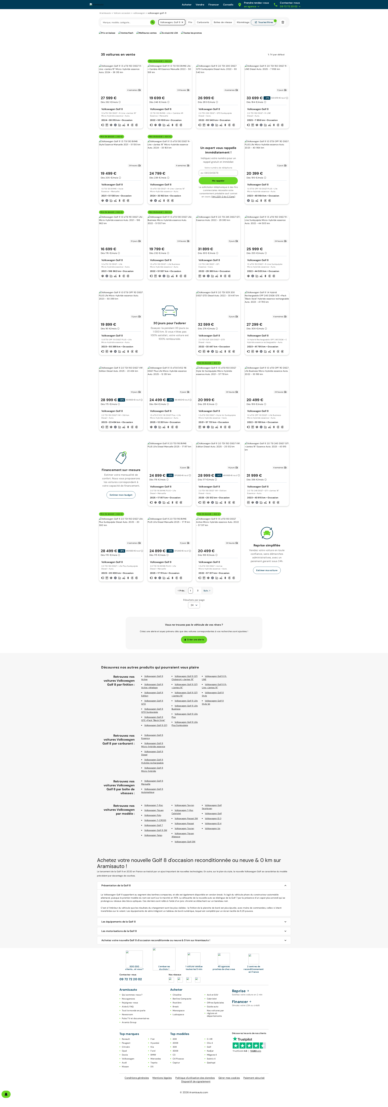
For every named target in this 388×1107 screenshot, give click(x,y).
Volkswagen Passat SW (186, 818)
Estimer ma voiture (267, 570)
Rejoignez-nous (130, 1002)
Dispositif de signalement (195, 1081)
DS (152, 1066)
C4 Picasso (178, 1058)
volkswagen (139, 13)
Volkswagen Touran (184, 828)
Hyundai (155, 1043)
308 (175, 1047)
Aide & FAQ (128, 1006)
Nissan (125, 1066)
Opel (124, 1050)
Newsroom (127, 1014)
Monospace (178, 1010)
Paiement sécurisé (253, 1077)
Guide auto (212, 1006)
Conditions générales (137, 1077)
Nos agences (128, 998)
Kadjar (210, 1050)
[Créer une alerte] (6, 1094)
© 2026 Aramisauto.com (194, 1092)
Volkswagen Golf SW (185, 841)
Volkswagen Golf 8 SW (155, 830)
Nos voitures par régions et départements (215, 1013)
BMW (153, 1054)
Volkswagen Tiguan (154, 810)
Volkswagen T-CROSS (155, 820)
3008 (175, 1050)
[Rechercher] (152, 22)
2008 (175, 1043)
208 (175, 1039)
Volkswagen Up (212, 828)
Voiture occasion (122, 13)
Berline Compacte (182, 998)
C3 (174, 1054)
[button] (182, 22)
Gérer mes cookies (229, 1077)
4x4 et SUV (212, 994)
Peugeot (126, 1043)
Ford (153, 1050)
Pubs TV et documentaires (135, 1018)
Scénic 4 (211, 1058)
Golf (209, 1047)
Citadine (177, 994)
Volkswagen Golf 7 (153, 825)
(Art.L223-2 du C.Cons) (223, 196)
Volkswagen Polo (152, 815)
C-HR (210, 1039)
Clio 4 (210, 1043)
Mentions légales (162, 1077)
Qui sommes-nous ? (132, 994)
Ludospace (178, 1014)
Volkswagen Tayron (184, 805)
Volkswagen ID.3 (213, 818)
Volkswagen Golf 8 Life (186, 700)
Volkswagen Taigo (153, 835)
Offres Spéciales (215, 1002)
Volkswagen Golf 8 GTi (155, 725)
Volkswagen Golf (213, 813)
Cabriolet (212, 998)
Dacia (125, 1054)
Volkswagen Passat (184, 823)
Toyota (154, 1062)
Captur (176, 1062)
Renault (126, 1039)
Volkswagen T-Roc (153, 805)
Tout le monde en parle (134, 1010)
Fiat (153, 1039)
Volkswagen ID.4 (213, 823)
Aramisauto (105, 13)
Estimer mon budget (121, 495)
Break (176, 1006)
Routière (177, 1002)
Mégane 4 (212, 1054)
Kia (152, 1047)
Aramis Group (129, 1022)
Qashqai (211, 1062)
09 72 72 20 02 (130, 979)
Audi (124, 1062)
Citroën (126, 1047)
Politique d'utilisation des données (195, 1077)
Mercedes (156, 1058)
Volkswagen (128, 1058)
